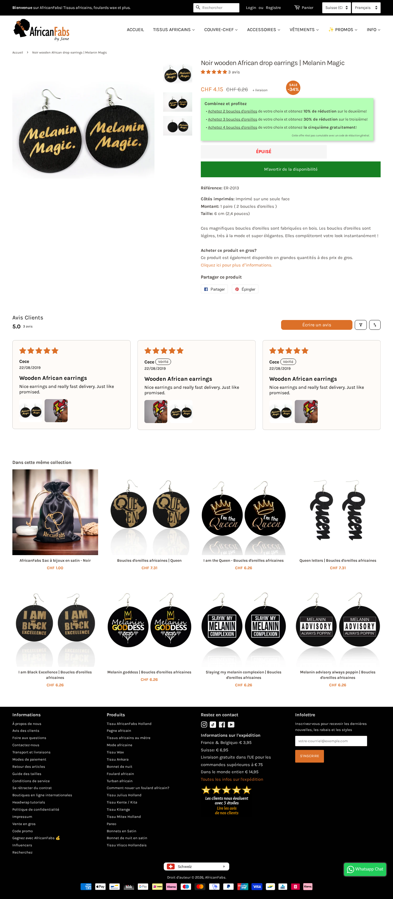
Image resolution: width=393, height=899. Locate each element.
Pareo (111, 824)
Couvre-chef (219, 29)
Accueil (135, 29)
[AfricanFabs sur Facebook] (222, 726)
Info (372, 29)
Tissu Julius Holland (124, 795)
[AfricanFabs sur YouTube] (231, 726)
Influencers (22, 845)
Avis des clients (25, 730)
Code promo (22, 831)
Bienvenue (22, 7)
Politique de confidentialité (35, 809)
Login (251, 7)
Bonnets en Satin (121, 831)
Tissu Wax (115, 752)
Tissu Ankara (118, 759)
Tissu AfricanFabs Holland (129, 723)
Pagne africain (119, 730)
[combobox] (216, 7)
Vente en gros (24, 824)
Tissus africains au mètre (128, 738)
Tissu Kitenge (118, 809)
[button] (214, 72)
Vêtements (303, 29)
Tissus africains (172, 29)
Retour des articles (28, 766)
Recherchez (22, 852)
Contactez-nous (25, 745)
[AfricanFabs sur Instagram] (204, 726)
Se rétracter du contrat (32, 788)
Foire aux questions (29, 738)
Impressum (22, 816)
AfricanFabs (215, 877)
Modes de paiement (29, 759)
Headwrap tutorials (28, 802)
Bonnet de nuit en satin (127, 838)
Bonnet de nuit (119, 766)
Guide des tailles (26, 774)
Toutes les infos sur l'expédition (232, 779)
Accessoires (262, 29)
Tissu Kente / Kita (122, 802)
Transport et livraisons (31, 752)
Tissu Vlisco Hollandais (127, 845)
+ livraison (260, 90)
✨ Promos (341, 29)
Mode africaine (119, 745)
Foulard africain (120, 774)
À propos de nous (26, 723)
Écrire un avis (316, 324)
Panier (307, 7)
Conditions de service (31, 781)
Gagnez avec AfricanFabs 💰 (36, 838)
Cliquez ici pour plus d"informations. (236, 265)
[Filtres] (361, 325)
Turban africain (120, 781)
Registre (273, 7)
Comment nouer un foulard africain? (138, 788)
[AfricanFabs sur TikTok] (213, 726)
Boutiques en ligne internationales (42, 795)
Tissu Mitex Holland (124, 816)
